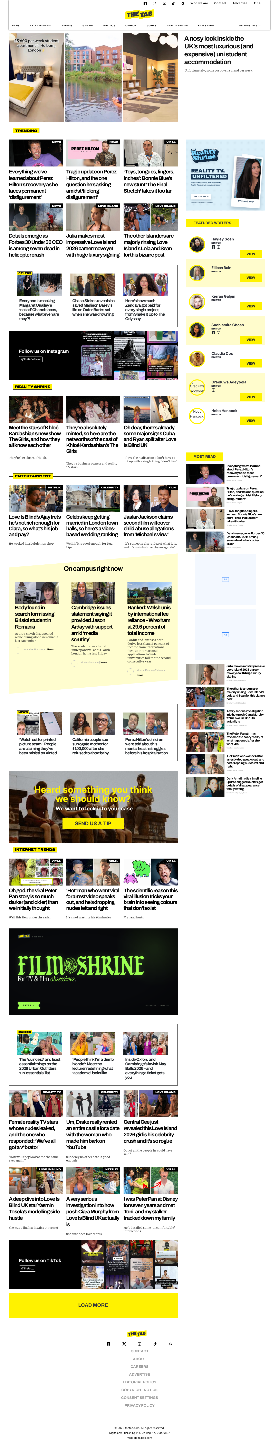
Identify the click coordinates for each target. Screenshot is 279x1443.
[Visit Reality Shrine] (225, 175)
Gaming (88, 25)
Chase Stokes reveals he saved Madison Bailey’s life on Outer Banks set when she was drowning (93, 307)
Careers (139, 1367)
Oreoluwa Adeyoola (228, 382)
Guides (152, 25)
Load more (93, 1305)
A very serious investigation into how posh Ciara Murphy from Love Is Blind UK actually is (92, 1211)
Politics (109, 25)
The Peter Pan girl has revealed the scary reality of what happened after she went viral (245, 739)
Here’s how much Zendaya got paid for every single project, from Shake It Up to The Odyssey (145, 309)
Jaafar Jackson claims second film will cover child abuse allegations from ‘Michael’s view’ (149, 525)
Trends (67, 25)
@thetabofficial (30, 359)
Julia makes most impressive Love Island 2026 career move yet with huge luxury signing (246, 671)
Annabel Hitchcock (34, 649)
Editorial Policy (139, 1382)
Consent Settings (139, 1398)
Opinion (130, 25)
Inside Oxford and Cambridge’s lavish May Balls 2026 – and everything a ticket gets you (145, 1068)
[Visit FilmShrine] (93, 971)
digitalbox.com (143, 1437)
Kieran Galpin (223, 296)
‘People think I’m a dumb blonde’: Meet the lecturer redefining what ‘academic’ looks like (93, 1066)
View (251, 254)
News (16, 25)
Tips (257, 3)
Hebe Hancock (224, 411)
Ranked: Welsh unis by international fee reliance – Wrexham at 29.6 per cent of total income (149, 620)
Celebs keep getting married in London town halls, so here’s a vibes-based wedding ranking (92, 525)
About (139, 1359)
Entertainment (41, 25)
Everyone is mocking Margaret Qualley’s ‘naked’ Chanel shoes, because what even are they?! (39, 309)
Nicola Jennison (89, 662)
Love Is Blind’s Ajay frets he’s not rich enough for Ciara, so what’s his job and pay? (34, 525)
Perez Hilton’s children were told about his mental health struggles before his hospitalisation (146, 746)
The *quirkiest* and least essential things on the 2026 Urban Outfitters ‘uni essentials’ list (39, 1066)
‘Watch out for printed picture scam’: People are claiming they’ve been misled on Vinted (38, 746)
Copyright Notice (139, 1390)
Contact (220, 3)
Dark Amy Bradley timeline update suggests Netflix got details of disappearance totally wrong (245, 784)
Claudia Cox (222, 353)
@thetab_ (27, 1268)
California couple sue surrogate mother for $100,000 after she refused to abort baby (90, 746)
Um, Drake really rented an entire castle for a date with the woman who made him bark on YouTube (92, 1134)
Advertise (240, 3)
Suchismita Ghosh (227, 325)
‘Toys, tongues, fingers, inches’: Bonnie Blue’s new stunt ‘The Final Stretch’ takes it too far (244, 516)
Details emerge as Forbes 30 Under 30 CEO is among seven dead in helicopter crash (245, 538)
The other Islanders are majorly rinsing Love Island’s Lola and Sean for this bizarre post (246, 694)
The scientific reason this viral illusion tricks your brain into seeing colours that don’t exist (150, 899)
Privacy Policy (140, 1405)
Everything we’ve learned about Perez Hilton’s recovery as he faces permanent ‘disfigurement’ (33, 184)
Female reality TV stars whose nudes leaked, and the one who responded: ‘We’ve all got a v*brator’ (33, 1134)
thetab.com (132, 1428)
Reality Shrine (177, 25)
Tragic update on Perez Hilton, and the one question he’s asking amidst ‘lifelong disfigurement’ (91, 184)
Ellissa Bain (221, 268)
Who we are (199, 3)
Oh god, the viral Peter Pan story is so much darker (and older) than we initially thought (33, 899)
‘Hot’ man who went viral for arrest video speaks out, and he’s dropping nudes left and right (92, 899)
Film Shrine (206, 25)
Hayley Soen (222, 239)
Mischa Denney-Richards (151, 670)
